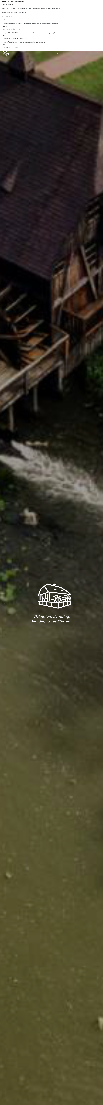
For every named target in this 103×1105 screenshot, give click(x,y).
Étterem (63, 54)
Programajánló (86, 54)
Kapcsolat (96, 54)
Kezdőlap (49, 54)
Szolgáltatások (73, 54)
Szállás (56, 54)
